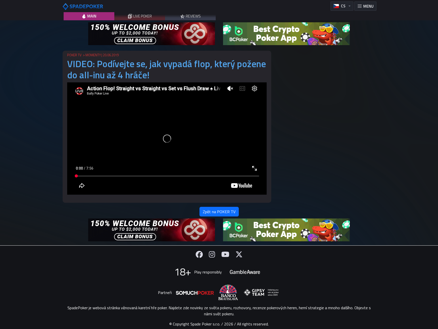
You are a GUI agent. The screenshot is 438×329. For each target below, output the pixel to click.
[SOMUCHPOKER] (195, 292)
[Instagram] (212, 254)
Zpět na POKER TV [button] (219, 212)
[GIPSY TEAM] (261, 292)
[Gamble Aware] (245, 272)
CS (343, 6)
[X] (239, 254)
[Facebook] (199, 254)
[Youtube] (225, 254)
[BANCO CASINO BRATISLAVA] (228, 292)
